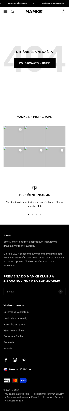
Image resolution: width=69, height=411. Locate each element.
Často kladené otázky (16, 318)
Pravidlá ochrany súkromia (16, 394)
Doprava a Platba (13, 336)
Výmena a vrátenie (14, 330)
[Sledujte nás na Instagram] (15, 359)
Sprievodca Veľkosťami (16, 311)
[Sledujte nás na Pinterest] (24, 359)
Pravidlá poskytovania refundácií (47, 397)
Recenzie (9, 342)
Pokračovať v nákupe (34, 63)
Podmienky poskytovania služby (48, 394)
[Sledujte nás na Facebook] (6, 359)
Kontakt (8, 348)
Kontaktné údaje (15, 401)
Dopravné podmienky (17, 397)
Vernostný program (14, 324)
